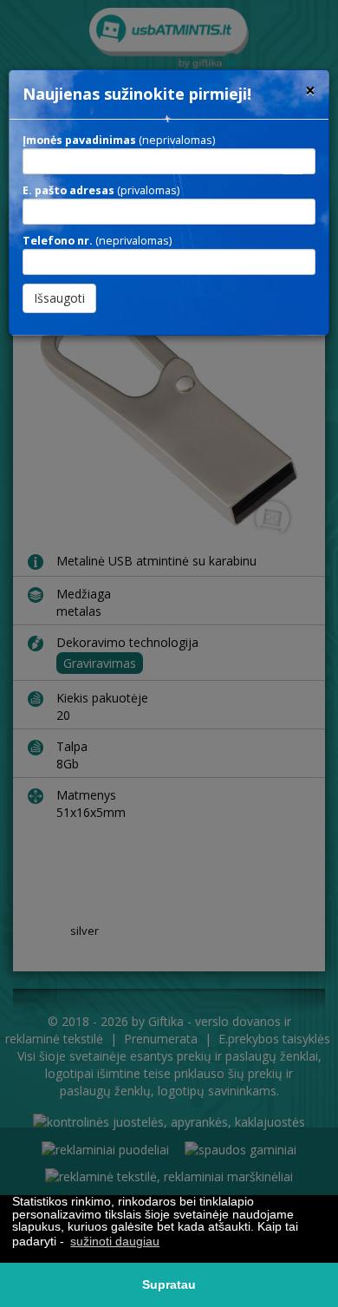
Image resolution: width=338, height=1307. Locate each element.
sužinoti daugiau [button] (114, 1241)
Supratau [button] (169, 1284)
